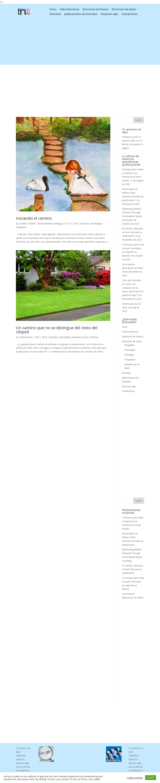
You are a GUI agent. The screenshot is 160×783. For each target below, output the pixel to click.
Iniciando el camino (34, 218)
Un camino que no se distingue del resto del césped (56, 330)
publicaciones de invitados (81, 14)
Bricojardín (64, 337)
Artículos (84, 223)
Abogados (129, 344)
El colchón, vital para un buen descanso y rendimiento (132, 232)
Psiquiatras (129, 359)
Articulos (55, 14)
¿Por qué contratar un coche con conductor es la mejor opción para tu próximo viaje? (132, 288)
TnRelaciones (25, 337)
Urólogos (129, 354)
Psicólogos (129, 349)
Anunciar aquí (109, 14)
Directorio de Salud (124, 9)
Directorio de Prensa (95, 9)
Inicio (53, 9)
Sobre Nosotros (69, 9)
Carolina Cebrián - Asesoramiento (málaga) (40, 223)
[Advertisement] (80, 43)
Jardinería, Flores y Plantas (85, 337)
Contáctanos (130, 14)
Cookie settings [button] (135, 777)
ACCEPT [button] (150, 777)
